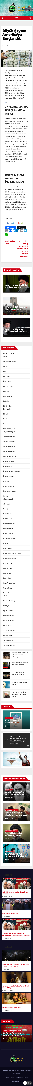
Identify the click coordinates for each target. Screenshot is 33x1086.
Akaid (5, 356)
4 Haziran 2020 (8, 938)
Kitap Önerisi (7, 625)
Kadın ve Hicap (8, 620)
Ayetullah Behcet (9, 446)
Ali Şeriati (6, 504)
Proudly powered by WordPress (11, 1070)
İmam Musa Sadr (9, 476)
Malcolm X (6, 543)
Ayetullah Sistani (9, 451)
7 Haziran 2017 (8, 1010)
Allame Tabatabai (9, 441)
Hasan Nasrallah (9, 524)
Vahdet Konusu (8, 640)
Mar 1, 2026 (10, 859)
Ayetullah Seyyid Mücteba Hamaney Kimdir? (15, 815)
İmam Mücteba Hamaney (11, 471)
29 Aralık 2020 (8, 916)
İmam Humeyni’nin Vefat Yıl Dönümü (15, 793)
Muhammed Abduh (9, 486)
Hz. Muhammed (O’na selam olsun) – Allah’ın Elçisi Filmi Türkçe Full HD (15, 965)
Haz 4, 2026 (10, 797)
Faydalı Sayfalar (8, 353)
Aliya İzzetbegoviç (9, 432)
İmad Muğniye (8, 533)
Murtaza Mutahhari (9, 558)
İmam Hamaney (8, 461)
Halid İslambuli (8, 514)
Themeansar (16, 1073)
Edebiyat (6, 606)
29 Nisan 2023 (8, 897)
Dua (4, 371)
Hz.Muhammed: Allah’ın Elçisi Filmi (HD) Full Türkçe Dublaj (15, 987)
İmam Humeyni (8, 466)
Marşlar (5, 424)
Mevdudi (6, 481)
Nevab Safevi (7, 568)
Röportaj (6, 391)
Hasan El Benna (8, 519)
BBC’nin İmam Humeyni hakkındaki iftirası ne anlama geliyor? (20, 655)
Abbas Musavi (8, 499)
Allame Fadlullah (9, 437)
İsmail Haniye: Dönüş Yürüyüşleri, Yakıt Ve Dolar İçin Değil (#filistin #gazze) (22, 248)
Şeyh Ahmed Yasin (9, 583)
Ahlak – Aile (7, 596)
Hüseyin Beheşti (8, 528)
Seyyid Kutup (7, 588)
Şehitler (6, 496)
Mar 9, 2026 (10, 839)
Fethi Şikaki (7, 509)
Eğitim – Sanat (8, 611)
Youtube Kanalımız (16, 1081)
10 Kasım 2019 (8, 969)
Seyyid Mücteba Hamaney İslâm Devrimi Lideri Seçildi (16, 835)
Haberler (6, 401)
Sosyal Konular (8, 593)
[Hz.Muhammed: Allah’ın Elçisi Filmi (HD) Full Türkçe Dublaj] (16, 977)
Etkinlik (5, 414)
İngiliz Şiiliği (7, 381)
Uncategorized (8, 635)
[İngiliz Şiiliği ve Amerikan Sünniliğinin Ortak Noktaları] (16, 883)
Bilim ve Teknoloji (9, 601)
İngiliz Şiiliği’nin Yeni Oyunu (10, 914)
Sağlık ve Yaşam (8, 630)
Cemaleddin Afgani (9, 456)
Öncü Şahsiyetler (9, 429)
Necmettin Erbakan (9, 491)
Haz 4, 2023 (10, 723)
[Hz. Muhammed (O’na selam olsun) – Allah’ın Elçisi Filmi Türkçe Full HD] (16, 955)
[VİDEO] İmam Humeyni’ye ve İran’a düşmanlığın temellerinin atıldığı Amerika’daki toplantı (16, 934)
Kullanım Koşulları (9, 1077)
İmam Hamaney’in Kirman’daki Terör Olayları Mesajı (14, 331)
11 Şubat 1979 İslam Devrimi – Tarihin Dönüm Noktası (15, 309)
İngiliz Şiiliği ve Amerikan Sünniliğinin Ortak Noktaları (14, 893)
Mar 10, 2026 (10, 818)
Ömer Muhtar (7, 573)
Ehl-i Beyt (6, 376)
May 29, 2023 (9, 1038)
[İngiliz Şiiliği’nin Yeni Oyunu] (16, 904)
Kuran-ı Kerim (8, 386)
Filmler (5, 419)
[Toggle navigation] (16, 18)
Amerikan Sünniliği (9, 361)
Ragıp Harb (7, 578)
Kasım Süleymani (9, 538)
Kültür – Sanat (8, 406)
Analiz (5, 366)
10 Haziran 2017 (8, 991)
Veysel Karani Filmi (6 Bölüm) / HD (12, 1008)
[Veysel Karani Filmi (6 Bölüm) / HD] (16, 998)
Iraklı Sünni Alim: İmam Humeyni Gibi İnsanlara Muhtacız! (19, 694)
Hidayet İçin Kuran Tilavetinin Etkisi (13, 1034)
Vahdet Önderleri (9, 645)
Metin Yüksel (7, 548)
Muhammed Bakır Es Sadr (12, 553)
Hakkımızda (19, 1077)
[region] (16, 759)
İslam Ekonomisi (8, 615)
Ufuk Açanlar (7, 396)
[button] (30, 18)
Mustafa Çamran (8, 563)
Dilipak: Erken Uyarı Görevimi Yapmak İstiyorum (15, 720)
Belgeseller (7, 409)
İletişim (26, 1077)
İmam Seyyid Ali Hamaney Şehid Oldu (16, 855)
